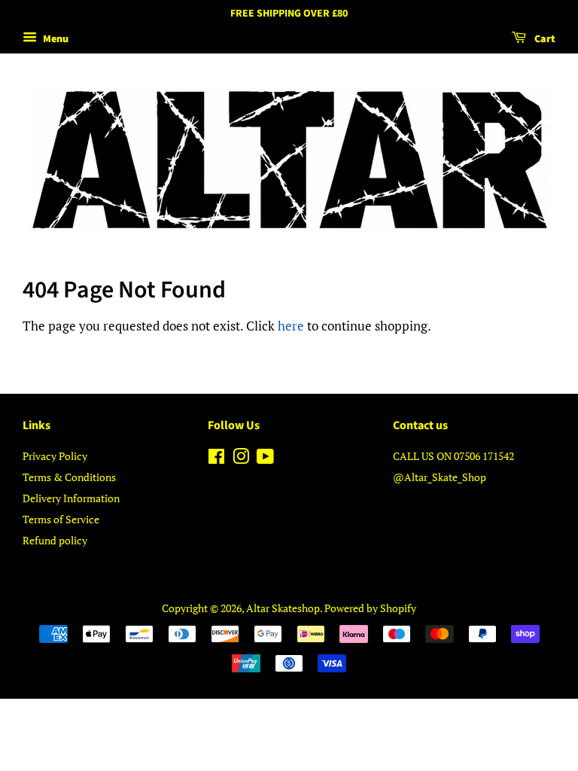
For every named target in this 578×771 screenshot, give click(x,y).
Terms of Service (61, 519)
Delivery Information (71, 498)
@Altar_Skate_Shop (439, 477)
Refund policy (55, 540)
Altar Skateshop (283, 608)
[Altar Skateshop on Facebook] (216, 459)
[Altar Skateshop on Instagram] (241, 459)
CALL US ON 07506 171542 (453, 456)
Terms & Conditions (69, 477)
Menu (54, 39)
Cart (543, 39)
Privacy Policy (55, 456)
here (291, 325)
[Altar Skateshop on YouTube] (265, 459)
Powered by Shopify (370, 608)
